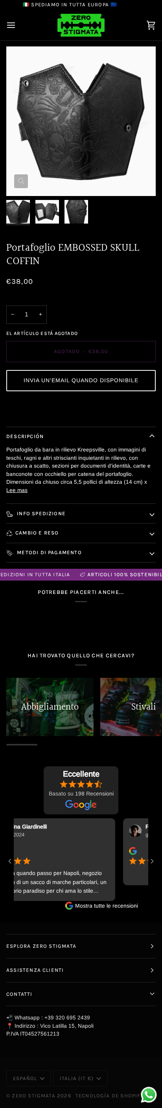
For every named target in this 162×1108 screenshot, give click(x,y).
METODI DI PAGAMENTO (48, 552)
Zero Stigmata (33, 1096)
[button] (81, 380)
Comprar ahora (80, 409)
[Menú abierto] (18, 25)
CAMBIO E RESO (37, 533)
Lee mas (17, 490)
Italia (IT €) (77, 1078)
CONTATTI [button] (19, 994)
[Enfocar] (21, 181)
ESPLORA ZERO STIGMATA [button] (41, 946)
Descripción (25, 436)
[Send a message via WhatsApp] (149, 1095)
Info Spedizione (40, 513)
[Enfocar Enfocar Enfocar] (81, 121)
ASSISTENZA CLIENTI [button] (35, 970)
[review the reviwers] (126, 851)
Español (25, 1078)
